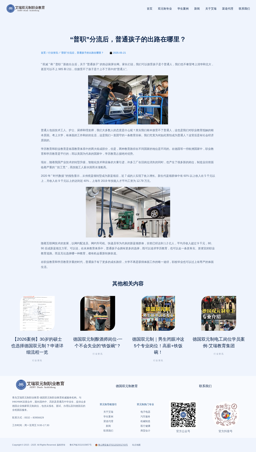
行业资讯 (37, 360)
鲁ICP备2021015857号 (81, 445)
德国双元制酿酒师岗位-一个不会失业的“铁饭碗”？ (97, 342)
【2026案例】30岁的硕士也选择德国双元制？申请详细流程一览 (37, 346)
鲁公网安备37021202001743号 (113, 445)
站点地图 (136, 445)
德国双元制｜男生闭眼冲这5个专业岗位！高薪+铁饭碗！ (158, 346)
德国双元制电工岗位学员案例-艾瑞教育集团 (219, 342)
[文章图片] (37, 313)
